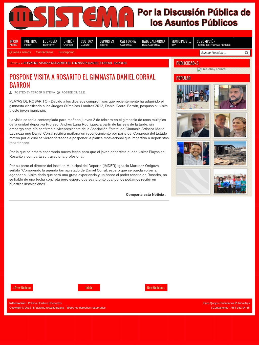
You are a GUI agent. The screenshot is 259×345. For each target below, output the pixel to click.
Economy (50, 42)
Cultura (43, 303)
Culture (87, 42)
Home (14, 42)
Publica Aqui (242, 303)
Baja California (153, 42)
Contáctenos (44, 52)
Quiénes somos (20, 52)
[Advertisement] (45, 245)
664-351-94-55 (240, 307)
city (179, 42)
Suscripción (66, 52)
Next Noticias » (156, 287)
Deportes (56, 303)
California (128, 42)
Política (32, 303)
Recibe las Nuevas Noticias (214, 42)
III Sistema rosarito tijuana (48, 307)
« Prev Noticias (22, 287)
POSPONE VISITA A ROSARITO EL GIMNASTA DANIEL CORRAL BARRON (82, 80)
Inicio (89, 287)
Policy (30, 42)
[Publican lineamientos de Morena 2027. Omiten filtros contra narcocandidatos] (230, 97)
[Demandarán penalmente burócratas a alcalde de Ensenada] (193, 181)
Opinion (68, 42)
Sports (107, 42)
